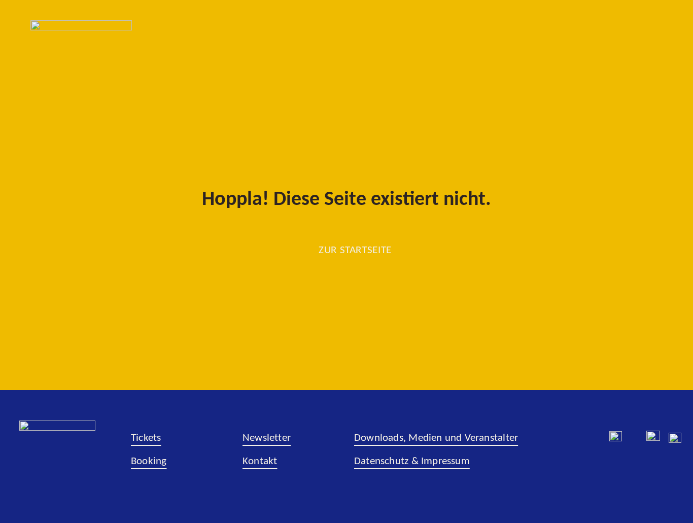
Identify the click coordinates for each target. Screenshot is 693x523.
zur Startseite (355, 250)
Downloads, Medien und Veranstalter (436, 438)
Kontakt (259, 461)
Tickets (146, 438)
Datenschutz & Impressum (412, 461)
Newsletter (266, 438)
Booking (148, 461)
